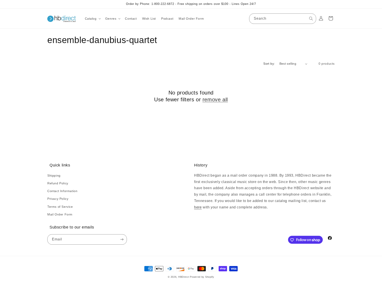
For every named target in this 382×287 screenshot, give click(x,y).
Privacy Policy (57, 198)
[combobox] (282, 19)
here (198, 207)
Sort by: (269, 63)
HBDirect (183, 277)
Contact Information (62, 191)
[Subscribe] (122, 239)
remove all (215, 99)
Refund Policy (57, 183)
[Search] (311, 18)
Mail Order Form (60, 214)
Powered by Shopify (202, 277)
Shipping (54, 175)
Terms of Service (60, 206)
